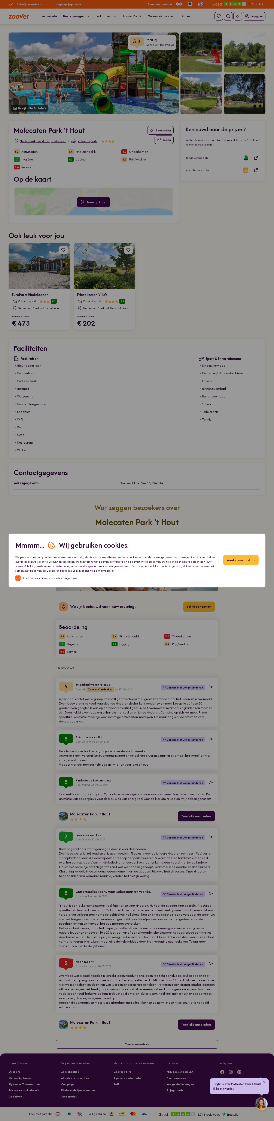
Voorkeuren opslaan (240, 560)
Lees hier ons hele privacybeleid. (93, 571)
